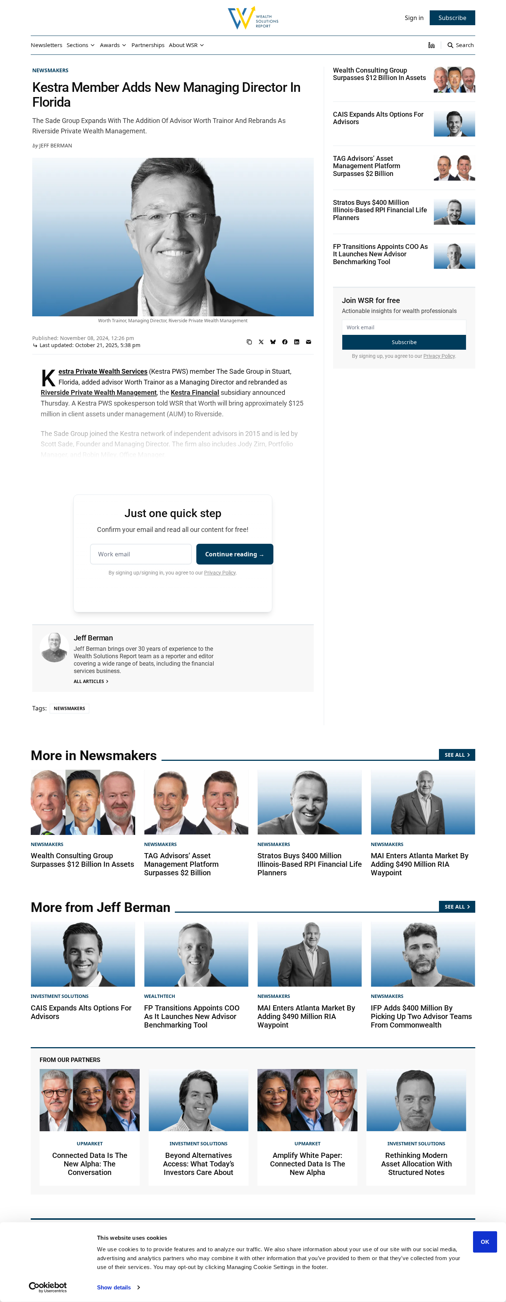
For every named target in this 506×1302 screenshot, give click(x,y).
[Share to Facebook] (285, 342)
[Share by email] (308, 342)
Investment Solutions (60, 996)
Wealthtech (159, 996)
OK (485, 1242)
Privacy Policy (220, 573)
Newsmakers (50, 70)
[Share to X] (261, 342)
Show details (114, 1287)
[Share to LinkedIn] (297, 342)
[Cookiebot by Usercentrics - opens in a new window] (48, 1287)
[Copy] (249, 342)
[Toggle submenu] (93, 45)
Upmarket (90, 1143)
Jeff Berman (55, 145)
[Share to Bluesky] (273, 342)
